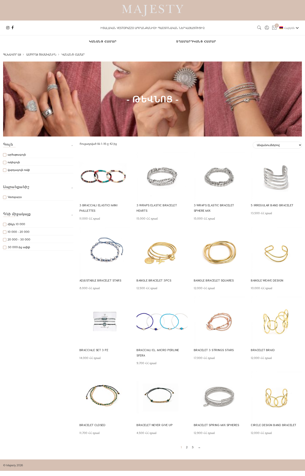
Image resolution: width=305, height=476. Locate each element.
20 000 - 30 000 (19, 239)
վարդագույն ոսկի (19, 170)
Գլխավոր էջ (12, 54)
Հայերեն (289, 28)
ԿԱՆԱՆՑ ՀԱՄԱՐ (103, 41)
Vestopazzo (15, 197)
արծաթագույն (17, 154)
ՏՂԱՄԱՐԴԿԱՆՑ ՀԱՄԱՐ (196, 41)
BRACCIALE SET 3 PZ (94, 350)
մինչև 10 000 (16, 224)
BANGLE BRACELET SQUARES (214, 280)
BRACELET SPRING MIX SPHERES (216, 425)
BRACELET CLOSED (92, 425)
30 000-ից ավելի (19, 247)
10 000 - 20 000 (18, 232)
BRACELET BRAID (263, 350)
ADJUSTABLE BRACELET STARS (100, 280)
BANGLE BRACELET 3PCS (154, 280)
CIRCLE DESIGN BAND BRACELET (273, 425)
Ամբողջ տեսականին (41, 54)
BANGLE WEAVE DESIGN (267, 280)
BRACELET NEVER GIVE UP (155, 425)
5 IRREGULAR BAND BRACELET (272, 205)
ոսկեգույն (14, 162)
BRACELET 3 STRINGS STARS (214, 350)
